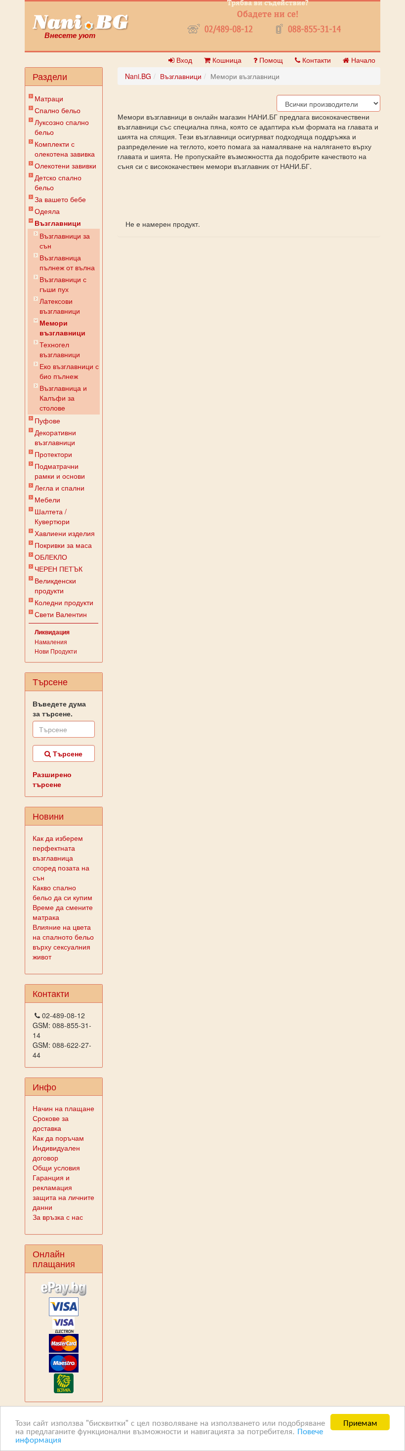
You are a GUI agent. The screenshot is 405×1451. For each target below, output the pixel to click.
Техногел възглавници (60, 349)
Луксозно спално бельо (62, 127)
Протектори (53, 454)
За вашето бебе (60, 199)
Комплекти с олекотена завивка (65, 149)
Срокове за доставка (51, 1123)
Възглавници (58, 223)
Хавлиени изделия (65, 533)
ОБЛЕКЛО (51, 557)
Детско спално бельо (58, 182)
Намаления (51, 641)
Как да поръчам (58, 1138)
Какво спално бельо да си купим (62, 892)
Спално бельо (58, 110)
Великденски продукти (55, 585)
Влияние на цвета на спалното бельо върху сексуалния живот (63, 941)
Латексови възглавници (60, 306)
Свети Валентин (61, 614)
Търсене (66, 753)
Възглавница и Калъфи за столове (63, 398)
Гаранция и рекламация (52, 1182)
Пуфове (47, 420)
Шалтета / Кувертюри (52, 516)
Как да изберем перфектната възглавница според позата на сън (61, 857)
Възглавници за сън (65, 240)
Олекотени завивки (65, 165)
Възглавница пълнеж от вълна (67, 262)
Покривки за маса (63, 545)
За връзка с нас (58, 1217)
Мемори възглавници (62, 327)
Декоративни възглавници (55, 437)
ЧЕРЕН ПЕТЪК (58, 569)
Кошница (226, 60)
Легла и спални (59, 488)
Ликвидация (52, 631)
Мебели (47, 499)
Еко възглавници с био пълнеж (69, 371)
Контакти (315, 60)
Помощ (270, 60)
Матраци (49, 98)
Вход (183, 60)
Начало (362, 60)
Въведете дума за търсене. (59, 708)
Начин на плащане (63, 1108)
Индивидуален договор (56, 1152)
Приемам (360, 1422)
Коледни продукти (64, 602)
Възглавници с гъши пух (63, 284)
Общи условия (56, 1167)
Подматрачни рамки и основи (60, 471)
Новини (48, 815)
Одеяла (47, 211)
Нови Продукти (56, 651)
